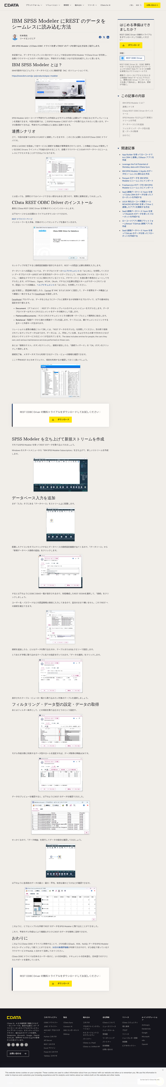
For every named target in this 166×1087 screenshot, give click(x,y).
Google (144, 1033)
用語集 (124, 1042)
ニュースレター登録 (129, 1038)
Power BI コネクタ (51, 1052)
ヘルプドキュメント (71, 271)
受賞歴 (105, 1034)
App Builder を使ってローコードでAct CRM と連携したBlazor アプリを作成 (138, 157)
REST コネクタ (49, 1044)
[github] (22, 1044)
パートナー (87, 1039)
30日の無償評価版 (60, 947)
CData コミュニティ (130, 1022)
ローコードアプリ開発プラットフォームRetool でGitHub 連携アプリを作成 (137, 223)
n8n (143, 1040)
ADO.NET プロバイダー (52, 1031)
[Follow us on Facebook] (100, 37)
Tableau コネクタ (50, 1056)
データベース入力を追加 (133, 124)
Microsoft (145, 1036)
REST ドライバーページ (22, 219)
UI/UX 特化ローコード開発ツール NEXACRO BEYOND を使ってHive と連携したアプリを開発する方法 (137, 204)
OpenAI (145, 1044)
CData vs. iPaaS (89, 1043)
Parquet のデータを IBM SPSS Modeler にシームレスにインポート (137, 179)
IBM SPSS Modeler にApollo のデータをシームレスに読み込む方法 (137, 172)
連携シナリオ (128, 107)
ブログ (124, 1030)
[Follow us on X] (104, 37)
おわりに (126, 135)
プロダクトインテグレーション (91, 1027)
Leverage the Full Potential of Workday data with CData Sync (136, 165)
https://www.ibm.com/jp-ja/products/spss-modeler (35, 76)
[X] (13, 1044)
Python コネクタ (50, 1036)
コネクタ (86, 1022)
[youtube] (17, 1044)
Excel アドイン (49, 1048)
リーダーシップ (108, 1038)
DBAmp (66, 1034)
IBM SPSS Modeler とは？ (133, 103)
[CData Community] (26, 1044)
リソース (125, 1034)
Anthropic (146, 1025)
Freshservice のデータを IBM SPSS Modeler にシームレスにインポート (137, 186)
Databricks (146, 1029)
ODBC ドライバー (51, 1022)
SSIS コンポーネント (71, 1030)
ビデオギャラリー (129, 1046)
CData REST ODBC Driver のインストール (137, 112)
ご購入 (131, 5)
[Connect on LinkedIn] (108, 37)
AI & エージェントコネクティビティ (91, 1034)
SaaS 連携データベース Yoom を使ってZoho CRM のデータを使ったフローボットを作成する (137, 195)
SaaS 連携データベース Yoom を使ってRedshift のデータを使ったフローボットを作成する (137, 214)
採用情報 (106, 1046)
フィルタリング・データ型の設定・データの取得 (136, 130)
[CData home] (13, 5)
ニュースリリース (109, 1026)
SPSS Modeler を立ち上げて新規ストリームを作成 (137, 119)
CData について (109, 1022)
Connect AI (67, 1026)
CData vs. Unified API (91, 1046)
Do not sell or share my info (149, 1080)
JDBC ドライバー (50, 1026)
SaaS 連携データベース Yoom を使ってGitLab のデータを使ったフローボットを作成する (138, 233)
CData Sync (68, 1022)
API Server (48, 1040)
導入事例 (125, 1026)
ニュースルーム (108, 1030)
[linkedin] (8, 1044)
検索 (137, 5)
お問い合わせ (151, 5)
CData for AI (105, 5)
